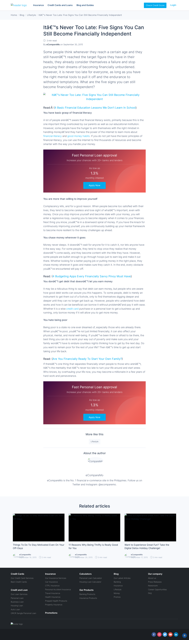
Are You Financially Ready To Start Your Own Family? (87, 359)
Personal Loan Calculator (90, 578)
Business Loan (17, 602)
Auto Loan (15, 609)
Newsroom (153, 585)
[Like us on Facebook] (154, 634)
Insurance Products (88, 598)
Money (117, 593)
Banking (117, 582)
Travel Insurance (52, 593)
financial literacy (52, 136)
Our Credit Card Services (22, 578)
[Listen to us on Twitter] (165, 634)
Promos (117, 597)
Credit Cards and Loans (60, 5)
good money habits (78, 136)
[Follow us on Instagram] (159, 634)
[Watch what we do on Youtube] (170, 634)
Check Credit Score (155, 5)
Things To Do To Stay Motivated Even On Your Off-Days (38, 546)
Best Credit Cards (19, 582)
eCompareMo (94, 475)
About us (152, 578)
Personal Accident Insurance (58, 589)
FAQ (150, 593)
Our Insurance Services (55, 578)
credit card (72, 308)
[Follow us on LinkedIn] (176, 634)
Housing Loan (17, 605)
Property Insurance (53, 604)
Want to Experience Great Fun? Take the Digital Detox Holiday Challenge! (147, 546)
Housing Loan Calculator (90, 582)
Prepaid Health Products (56, 601)
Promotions (51, 612)
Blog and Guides (85, 5)
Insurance (38, 5)
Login (173, 5)
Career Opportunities (157, 589)
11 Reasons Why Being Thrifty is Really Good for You (93, 546)
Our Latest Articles (122, 578)
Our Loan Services (19, 594)
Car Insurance (51, 582)
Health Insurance (52, 597)
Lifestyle (94, 441)
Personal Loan (17, 598)
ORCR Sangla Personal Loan (23, 613)
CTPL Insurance (52, 585)
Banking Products (87, 594)
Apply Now (94, 185)
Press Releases (155, 582)
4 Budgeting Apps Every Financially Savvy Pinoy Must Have (92, 276)
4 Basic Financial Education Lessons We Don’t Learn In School (95, 107)
